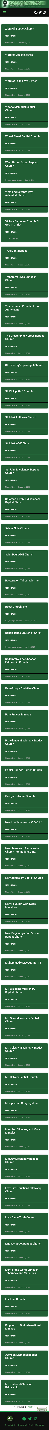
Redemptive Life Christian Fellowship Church (20, 660)
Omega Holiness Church (20, 796)
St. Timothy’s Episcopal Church (24, 365)
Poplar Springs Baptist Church (23, 770)
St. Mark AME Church (18, 443)
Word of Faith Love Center (21, 80)
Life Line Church (15, 1299)
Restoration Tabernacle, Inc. (22, 580)
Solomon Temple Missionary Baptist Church (22, 500)
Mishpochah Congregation (21, 1103)
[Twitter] (40, 12)
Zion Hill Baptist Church (19, 28)
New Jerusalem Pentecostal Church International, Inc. (22, 850)
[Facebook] (36, 12)
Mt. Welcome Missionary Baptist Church (20, 990)
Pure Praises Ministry (18, 714)
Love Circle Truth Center (19, 1217)
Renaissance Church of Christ (23, 632)
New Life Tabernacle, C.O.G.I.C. (24, 822)
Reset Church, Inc (16, 606)
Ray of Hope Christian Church (23, 688)
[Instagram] (44, 12)
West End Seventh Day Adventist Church (19, 193)
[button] (4, 12)
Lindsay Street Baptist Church (23, 1243)
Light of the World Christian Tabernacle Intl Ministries (21, 1271)
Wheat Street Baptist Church (22, 136)
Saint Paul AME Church (19, 554)
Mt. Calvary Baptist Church (21, 1077)
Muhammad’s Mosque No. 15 (23, 962)
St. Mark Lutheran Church (20, 417)
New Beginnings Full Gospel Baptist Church (22, 935)
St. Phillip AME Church (19, 391)
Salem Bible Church (17, 528)
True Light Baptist (16, 250)
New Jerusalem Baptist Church (24, 877)
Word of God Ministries (19, 54)
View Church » (11, 36)
